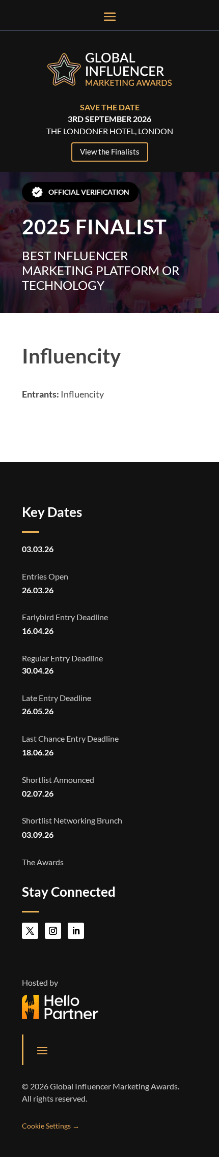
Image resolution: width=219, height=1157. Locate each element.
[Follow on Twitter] (30, 931)
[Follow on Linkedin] (76, 931)
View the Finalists (110, 151)
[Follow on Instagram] (53, 931)
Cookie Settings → (50, 1125)
